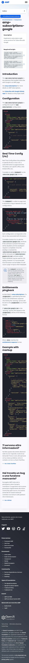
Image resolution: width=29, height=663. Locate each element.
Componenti (18, 20)
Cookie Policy (5, 626)
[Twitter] (3, 528)
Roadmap (6, 576)
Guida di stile (7, 606)
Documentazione (7, 20)
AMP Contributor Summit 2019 (12, 599)
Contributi (7, 574)
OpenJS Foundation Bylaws (11, 585)
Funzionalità (7, 547)
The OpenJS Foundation (10, 583)
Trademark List (8, 590)
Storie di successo (9, 545)
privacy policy (5, 659)
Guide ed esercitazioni (10, 556)
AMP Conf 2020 (8, 597)
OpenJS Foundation (8, 630)
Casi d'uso (7, 543)
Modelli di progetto (9, 563)
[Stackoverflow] (23, 528)
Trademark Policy (9, 587)
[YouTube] (8, 528)
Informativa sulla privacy (15, 624)
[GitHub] (18, 528)
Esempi (6, 561)
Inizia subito (7, 554)
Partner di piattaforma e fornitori (13, 572)
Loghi (5, 608)
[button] (26, 2)
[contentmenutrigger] (13, 11)
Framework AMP (8, 541)
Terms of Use (5, 624)
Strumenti (7, 565)
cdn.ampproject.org (20, 655)
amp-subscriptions (11, 86)
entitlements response (9, 342)
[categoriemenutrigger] (10, 16)
